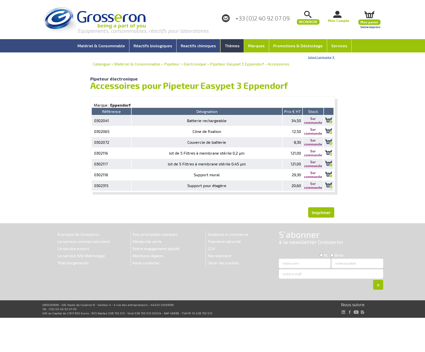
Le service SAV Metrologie (81, 255)
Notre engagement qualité (156, 248)
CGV (211, 248)
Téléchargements (73, 262)
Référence (111, 111)
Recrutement (219, 255)
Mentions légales (148, 255)
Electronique (194, 64)
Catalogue (101, 64)
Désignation (206, 111)
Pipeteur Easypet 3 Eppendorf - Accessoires (249, 64)
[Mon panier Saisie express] (369, 14)
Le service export (73, 248)
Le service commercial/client (84, 241)
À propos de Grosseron (78, 234)
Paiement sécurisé (224, 241)
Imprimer (321, 212)
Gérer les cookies (223, 262)
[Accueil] (95, 20)
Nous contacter (146, 262)
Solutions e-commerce (228, 234)
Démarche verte (147, 241)
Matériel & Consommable (137, 64)
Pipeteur (172, 64)
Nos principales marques (155, 234)
